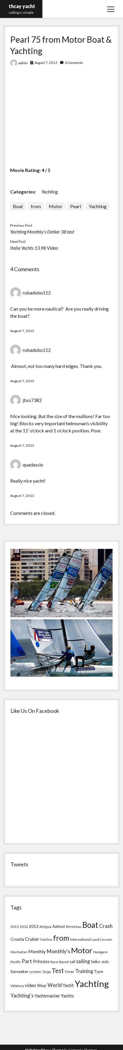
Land (95, 939)
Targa (46, 972)
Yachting (49, 191)
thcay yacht (22, 6)
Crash (106, 926)
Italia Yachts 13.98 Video (34, 248)
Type (98, 971)
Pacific (15, 962)
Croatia (17, 939)
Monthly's (58, 951)
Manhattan (18, 952)
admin (23, 63)
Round (64, 962)
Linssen (106, 939)
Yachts (67, 995)
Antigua (45, 926)
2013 (34, 926)
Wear (42, 985)
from (36, 206)
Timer (69, 971)
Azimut (58, 926)
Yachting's (22, 995)
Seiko (95, 961)
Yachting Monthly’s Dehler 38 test (42, 231)
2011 (14, 926)
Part (27, 961)
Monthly (37, 951)
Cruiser (32, 939)
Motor (55, 206)
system (35, 971)
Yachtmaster (47, 995)
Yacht (68, 985)
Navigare (100, 952)
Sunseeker (19, 971)
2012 (24, 926)
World (54, 985)
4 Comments (74, 62)
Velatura (17, 985)
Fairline (46, 939)
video (30, 985)
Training (84, 971)
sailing (83, 961)
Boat (18, 206)
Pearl (75, 206)
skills (105, 962)
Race (54, 962)
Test (58, 970)
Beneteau (74, 926)
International (80, 939)
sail (72, 961)
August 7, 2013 (46, 62)
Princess (41, 961)
